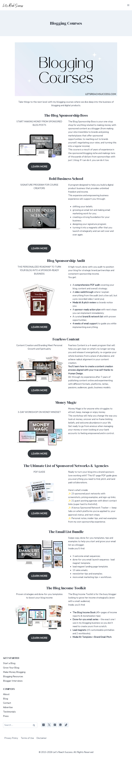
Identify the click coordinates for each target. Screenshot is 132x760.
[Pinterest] (54, 724)
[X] (49, 724)
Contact (7, 702)
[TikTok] (66, 724)
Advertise (8, 707)
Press (6, 716)
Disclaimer (41, 738)
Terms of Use (27, 738)
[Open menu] (128, 5)
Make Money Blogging (14, 672)
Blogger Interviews (13, 680)
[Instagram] (43, 724)
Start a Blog (9, 663)
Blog (5, 698)
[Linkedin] (60, 724)
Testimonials (9, 711)
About (6, 694)
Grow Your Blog (11, 667)
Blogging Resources (13, 676)
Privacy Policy (11, 738)
